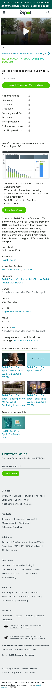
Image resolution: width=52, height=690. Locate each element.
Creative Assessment (24, 519)
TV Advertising (9, 577)
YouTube (27, 269)
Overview (6, 495)
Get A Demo (11, 473)
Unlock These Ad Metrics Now (26, 85)
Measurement (9, 523)
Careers (34, 592)
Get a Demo (8, 600)
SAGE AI (28, 503)
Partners (36, 596)
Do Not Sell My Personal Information (18, 655)
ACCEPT (13, 688)
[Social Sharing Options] (4, 47)
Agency (39, 495)
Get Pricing (22, 600)
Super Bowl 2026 (10, 546)
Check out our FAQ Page (25, 340)
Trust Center (29, 672)
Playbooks (16, 573)
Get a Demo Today (14, 210)
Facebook (7, 269)
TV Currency (30, 573)
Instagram (7, 619)
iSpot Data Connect (12, 503)
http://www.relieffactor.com (17, 311)
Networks (28, 495)
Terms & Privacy (29, 668)
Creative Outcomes (30, 569)
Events (5, 573)
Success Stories (9, 569)
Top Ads (6, 542)
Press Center (8, 596)
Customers (21, 592)
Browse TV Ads (36, 542)
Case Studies (19, 565)
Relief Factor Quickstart (15, 279)
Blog (30, 565)
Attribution (24, 523)
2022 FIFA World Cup (31, 546)
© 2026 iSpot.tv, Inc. (11, 668)
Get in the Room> (41, 5)
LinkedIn (40, 615)
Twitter (17, 269)
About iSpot (8, 592)
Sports (18, 499)
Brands (17, 495)
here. (34, 649)
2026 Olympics (9, 550)
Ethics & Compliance (11, 672)
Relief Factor (9, 260)
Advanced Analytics (12, 527)
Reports (6, 565)
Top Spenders (20, 542)
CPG (26, 499)
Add (13, 327)
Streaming (7, 499)
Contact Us (23, 596)
